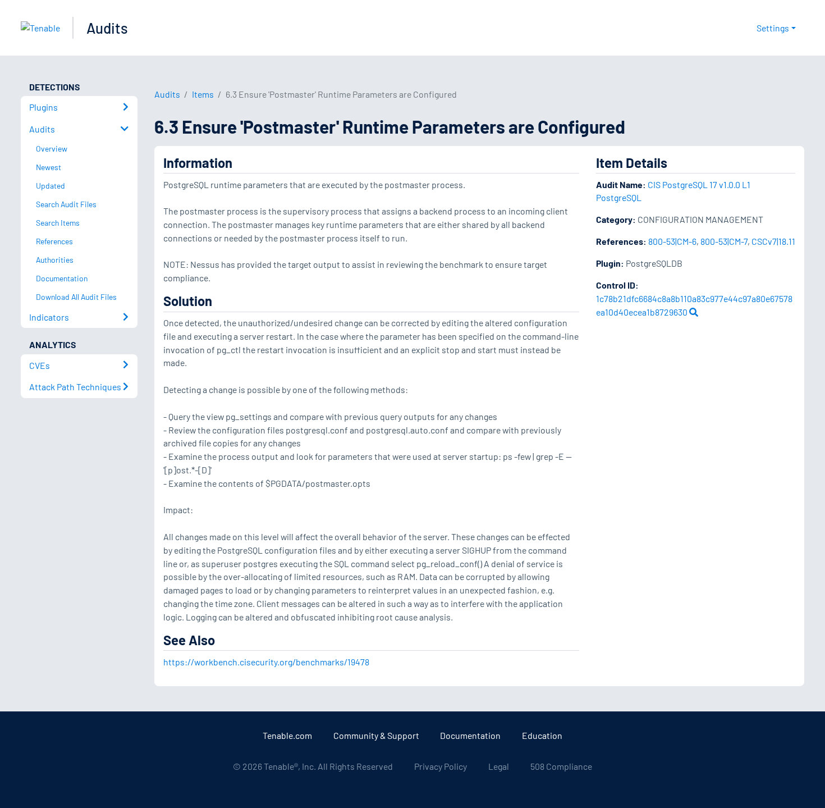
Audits (107, 27)
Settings (773, 27)
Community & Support (376, 735)
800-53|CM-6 (672, 241)
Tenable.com (287, 735)
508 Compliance (561, 766)
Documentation (470, 735)
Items (203, 94)
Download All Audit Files (76, 297)
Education (542, 735)
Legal (498, 766)
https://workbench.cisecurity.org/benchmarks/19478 (266, 661)
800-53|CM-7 (724, 241)
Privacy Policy (440, 766)
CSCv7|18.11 (773, 241)
